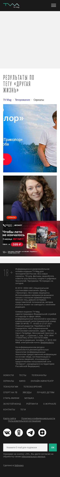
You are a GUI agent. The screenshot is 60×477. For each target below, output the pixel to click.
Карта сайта (9, 418)
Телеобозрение (32, 386)
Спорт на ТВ (10, 392)
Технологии (10, 386)
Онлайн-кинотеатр (42, 381)
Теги (23, 409)
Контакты (9, 409)
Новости (8, 375)
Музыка (29, 398)
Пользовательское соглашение (24, 421)
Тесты (22, 375)
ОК (52, 447)
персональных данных (33, 456)
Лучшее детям (45, 392)
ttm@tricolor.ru (47, 342)
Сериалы (8, 381)
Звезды (27, 392)
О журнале (49, 404)
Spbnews (19, 465)
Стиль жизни (11, 398)
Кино (22, 381)
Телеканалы (39, 375)
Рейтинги (32, 404)
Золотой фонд (12, 404)
